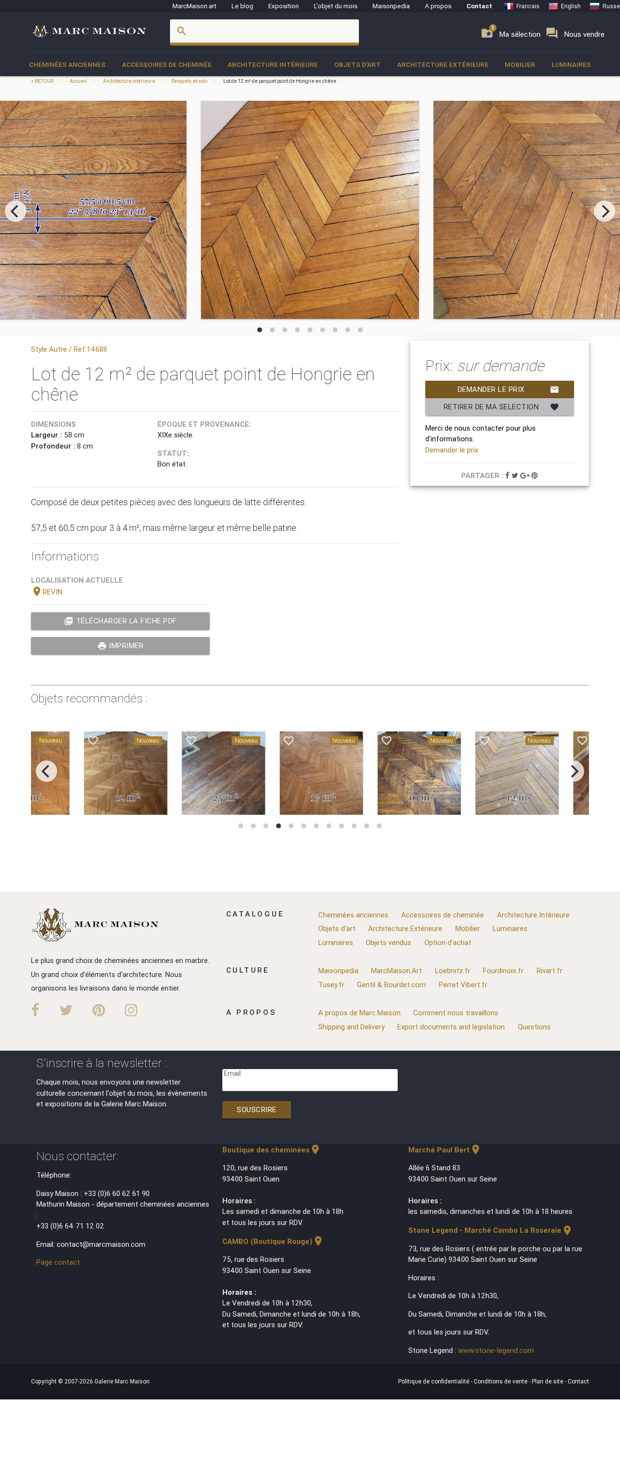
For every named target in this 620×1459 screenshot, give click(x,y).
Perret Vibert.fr (463, 984)
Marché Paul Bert (444, 1149)
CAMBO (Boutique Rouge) (273, 1241)
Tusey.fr (331, 984)
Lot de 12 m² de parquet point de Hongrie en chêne (279, 81)
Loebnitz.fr (452, 970)
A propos (438, 5)
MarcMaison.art (194, 5)
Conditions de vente (501, 1381)
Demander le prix (508, 389)
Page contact (58, 1262)
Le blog (242, 5)
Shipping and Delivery (351, 1026)
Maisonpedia (391, 5)
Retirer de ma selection (501, 407)
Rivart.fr (549, 970)
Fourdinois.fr (503, 970)
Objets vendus (388, 942)
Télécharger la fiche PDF (120, 621)
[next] (604, 211)
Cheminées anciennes (67, 64)
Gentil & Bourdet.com (391, 984)
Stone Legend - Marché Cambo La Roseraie (490, 1230)
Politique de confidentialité (434, 1381)
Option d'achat (447, 942)
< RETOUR (42, 81)
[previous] (15, 211)
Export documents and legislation (451, 1026)
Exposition (283, 5)
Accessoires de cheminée (167, 64)
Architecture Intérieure (273, 64)
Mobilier (520, 64)
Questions (534, 1026)
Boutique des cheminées (271, 1149)
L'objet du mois (335, 5)
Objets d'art (357, 64)
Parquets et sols (189, 81)
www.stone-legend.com (496, 1350)
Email (232, 1073)
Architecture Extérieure (443, 64)
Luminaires (571, 64)
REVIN (46, 591)
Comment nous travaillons (455, 1012)
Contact (479, 5)
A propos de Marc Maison (359, 1012)
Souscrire (257, 1109)
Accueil (78, 81)
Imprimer (120, 646)
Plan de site (548, 1381)
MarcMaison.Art (396, 970)
